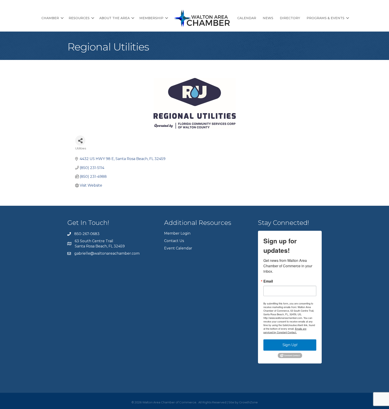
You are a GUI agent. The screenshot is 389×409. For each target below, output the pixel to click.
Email (268, 281)
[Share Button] (80, 140)
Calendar (246, 18)
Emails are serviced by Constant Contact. (284, 330)
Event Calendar (178, 248)
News (268, 18)
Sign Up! (290, 345)
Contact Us (174, 241)
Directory (290, 18)
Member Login (177, 233)
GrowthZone (248, 402)
